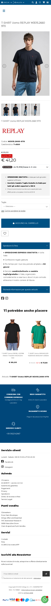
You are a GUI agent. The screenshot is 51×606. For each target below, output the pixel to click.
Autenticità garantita (9, 486)
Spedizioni (5, 494)
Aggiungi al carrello (26, 223)
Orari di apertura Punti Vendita (13, 526)
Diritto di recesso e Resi (10, 497)
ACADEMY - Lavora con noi (12, 483)
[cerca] (32, 2)
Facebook (9, 462)
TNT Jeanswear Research (11, 521)
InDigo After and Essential (11, 518)
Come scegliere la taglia (15, 211)
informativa (37, 578)
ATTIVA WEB (28, 593)
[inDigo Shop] (25, 15)
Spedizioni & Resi (10, 246)
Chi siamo (5, 480)
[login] (35, 2)
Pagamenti (5, 488)
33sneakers (6, 512)
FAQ (3, 542)
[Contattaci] (39, 2)
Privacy (4, 491)
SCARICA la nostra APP (10, 545)
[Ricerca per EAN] (47, 2)
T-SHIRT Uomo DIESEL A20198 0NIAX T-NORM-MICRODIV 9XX (13, 355)
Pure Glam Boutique (9, 515)
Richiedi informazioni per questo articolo (20, 289)
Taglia (3, 202)
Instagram (9, 467)
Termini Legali (6, 499)
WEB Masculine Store (10, 523)
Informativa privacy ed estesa (31, 590)
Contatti (4, 539)
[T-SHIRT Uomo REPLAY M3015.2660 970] (25, 95)
